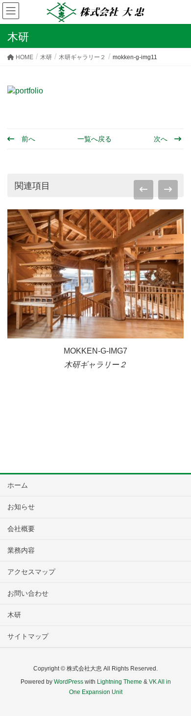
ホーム (17, 485)
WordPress (68, 681)
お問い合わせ (27, 593)
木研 (14, 615)
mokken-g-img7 (95, 351)
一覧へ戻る (94, 139)
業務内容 (21, 550)
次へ (161, 139)
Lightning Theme (119, 681)
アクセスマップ (31, 572)
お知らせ (21, 507)
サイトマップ (27, 636)
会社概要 (21, 529)
